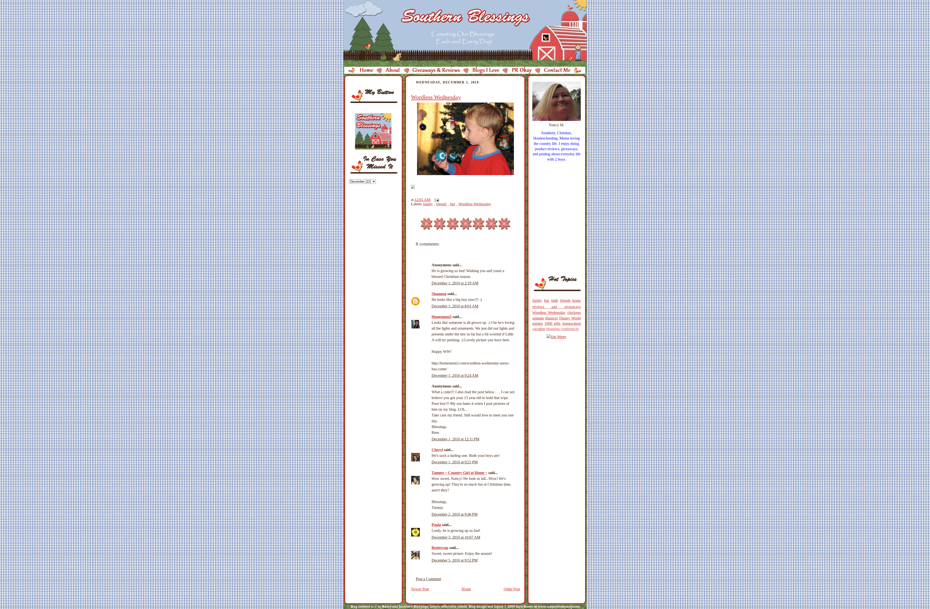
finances (551, 318)
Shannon (439, 294)
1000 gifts (552, 323)
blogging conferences (562, 329)
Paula (436, 525)
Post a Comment (428, 579)
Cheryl (437, 450)
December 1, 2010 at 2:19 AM (455, 283)
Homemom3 (441, 317)
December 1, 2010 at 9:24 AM (455, 375)
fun (452, 204)
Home (466, 589)
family (428, 204)
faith (554, 300)
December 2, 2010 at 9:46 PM (455, 514)
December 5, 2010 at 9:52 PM (455, 560)
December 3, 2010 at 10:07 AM (456, 537)
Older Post (512, 589)
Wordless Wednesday (436, 97)
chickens (574, 313)
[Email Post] (436, 200)
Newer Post (420, 589)
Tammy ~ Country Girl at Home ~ (459, 473)
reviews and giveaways (556, 307)
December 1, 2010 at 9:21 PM (455, 462)
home (576, 300)
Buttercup (440, 548)
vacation (538, 329)
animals (538, 318)
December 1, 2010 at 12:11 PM (455, 439)
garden (537, 323)
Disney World (570, 318)
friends (441, 204)
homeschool (571, 323)
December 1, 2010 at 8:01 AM (455, 306)
